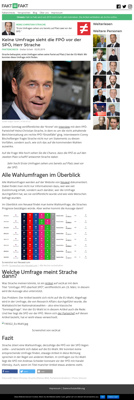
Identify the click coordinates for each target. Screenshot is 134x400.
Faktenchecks (8, 12)
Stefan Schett (26, 49)
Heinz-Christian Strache (31, 25)
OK (103, 397)
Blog (35, 12)
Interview (64, 126)
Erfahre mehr (113, 397)
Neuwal (65, 182)
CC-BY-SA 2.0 (25, 121)
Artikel (49, 283)
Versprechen (24, 12)
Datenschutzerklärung (74, 388)
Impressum (57, 12)
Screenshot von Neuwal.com (23, 265)
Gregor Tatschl (13, 121)
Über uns (44, 12)
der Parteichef (66, 313)
